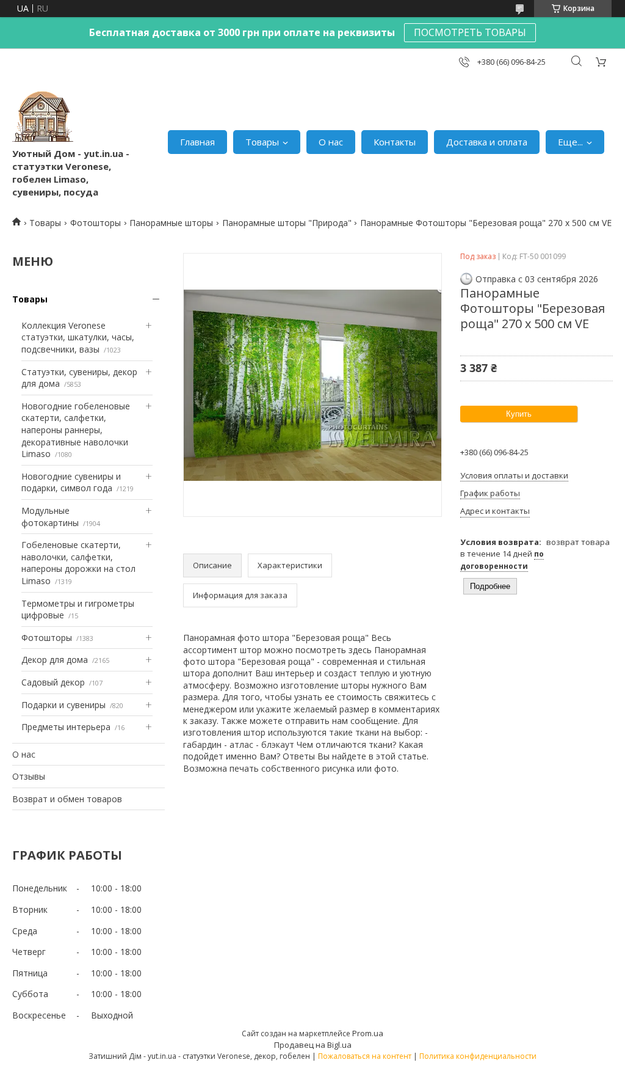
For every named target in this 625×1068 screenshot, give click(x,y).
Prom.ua (367, 1033)
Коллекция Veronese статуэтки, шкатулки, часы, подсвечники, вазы (77, 337)
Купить (519, 414)
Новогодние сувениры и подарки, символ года (71, 482)
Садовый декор (53, 682)
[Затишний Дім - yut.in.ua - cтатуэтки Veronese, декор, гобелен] (42, 116)
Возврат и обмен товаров (67, 799)
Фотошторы (95, 223)
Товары (262, 142)
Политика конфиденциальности (477, 1056)
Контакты (395, 142)
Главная (197, 142)
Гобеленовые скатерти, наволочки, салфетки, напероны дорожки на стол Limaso (78, 563)
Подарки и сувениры (63, 705)
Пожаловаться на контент (364, 1056)
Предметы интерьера (65, 727)
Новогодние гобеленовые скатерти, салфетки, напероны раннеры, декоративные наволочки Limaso (75, 429)
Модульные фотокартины (50, 517)
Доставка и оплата (486, 142)
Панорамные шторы (171, 223)
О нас (331, 142)
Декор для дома (54, 659)
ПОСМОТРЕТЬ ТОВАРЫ (470, 32)
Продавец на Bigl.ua (313, 1044)
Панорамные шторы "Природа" (287, 223)
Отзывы (28, 776)
